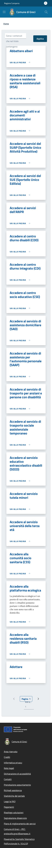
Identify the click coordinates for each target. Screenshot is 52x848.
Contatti (8, 779)
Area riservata (10, 751)
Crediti (7, 757)
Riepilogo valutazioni (13, 812)
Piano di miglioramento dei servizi (20, 823)
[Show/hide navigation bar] (4, 12)
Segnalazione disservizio (15, 818)
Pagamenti (9, 807)
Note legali (9, 768)
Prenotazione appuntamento (17, 784)
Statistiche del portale (14, 796)
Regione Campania (11, 3)
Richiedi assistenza (13, 790)
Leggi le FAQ (10, 801)
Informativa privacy (13, 762)
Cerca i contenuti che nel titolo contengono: (14, 41)
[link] (20, 62)
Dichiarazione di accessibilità (17, 773)
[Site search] (46, 12)
